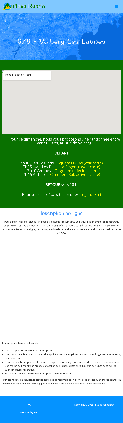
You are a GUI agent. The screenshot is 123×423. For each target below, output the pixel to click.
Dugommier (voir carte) (75, 170)
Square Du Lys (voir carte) (80, 162)
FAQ (29, 404)
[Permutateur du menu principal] (116, 6)
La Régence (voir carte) (80, 166)
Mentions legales (29, 412)
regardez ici (91, 194)
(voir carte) (90, 174)
